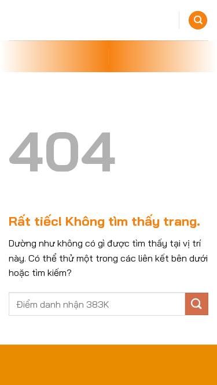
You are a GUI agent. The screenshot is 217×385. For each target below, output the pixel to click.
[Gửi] (196, 304)
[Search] (198, 20)
